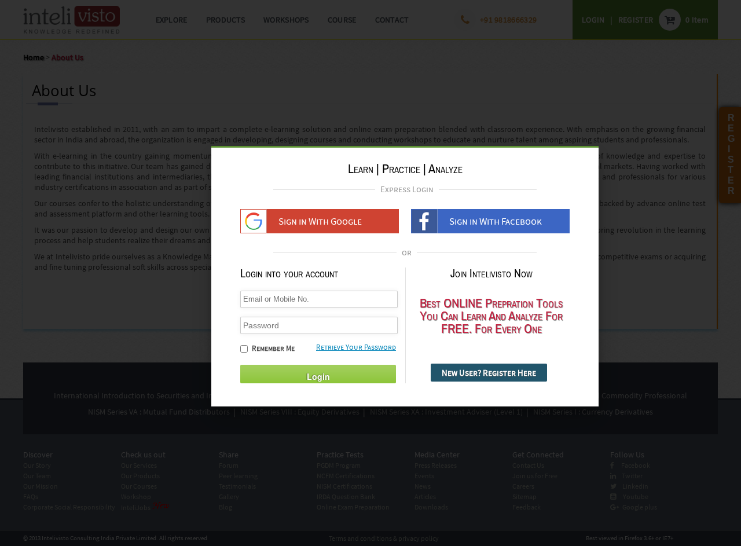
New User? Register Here (489, 372)
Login (318, 376)
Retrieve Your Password (356, 347)
